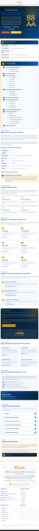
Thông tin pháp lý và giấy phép (14, 71)
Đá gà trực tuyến (12, 87)
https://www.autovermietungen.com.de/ (19, 48)
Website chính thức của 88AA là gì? (11, 417)
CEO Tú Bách (4, 520)
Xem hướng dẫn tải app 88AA (10, 304)
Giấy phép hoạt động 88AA (25, 176)
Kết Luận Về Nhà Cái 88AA (10, 125)
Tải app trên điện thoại (12, 95)
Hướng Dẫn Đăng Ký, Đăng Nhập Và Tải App (13, 89)
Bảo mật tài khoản (12, 105)
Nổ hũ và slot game (12, 85)
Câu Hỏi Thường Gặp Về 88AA (11, 111)
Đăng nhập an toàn (12, 93)
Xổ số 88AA (23, 491)
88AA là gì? (11, 113)
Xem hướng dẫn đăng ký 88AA (10, 286)
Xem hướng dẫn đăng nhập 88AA (10, 295)
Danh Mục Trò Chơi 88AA (10, 75)
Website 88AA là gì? (12, 115)
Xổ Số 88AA (24, 245)
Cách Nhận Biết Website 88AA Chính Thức (14, 109)
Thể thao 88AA (23, 495)
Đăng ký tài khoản (12, 91)
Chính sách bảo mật (5, 512)
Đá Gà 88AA (24, 260)
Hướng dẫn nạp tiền (12, 101)
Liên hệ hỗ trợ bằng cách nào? (14, 123)
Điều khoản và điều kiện (5, 514)
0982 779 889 (14, 158)
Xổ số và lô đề (11, 83)
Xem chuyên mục (5, 237)
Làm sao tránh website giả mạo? (14, 121)
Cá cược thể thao (12, 79)
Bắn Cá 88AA (5, 245)
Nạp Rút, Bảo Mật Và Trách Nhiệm (12, 99)
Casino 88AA (5, 231)
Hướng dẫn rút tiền (12, 103)
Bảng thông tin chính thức (13, 69)
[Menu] (37, 2)
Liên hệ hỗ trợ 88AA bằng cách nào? (11, 432)
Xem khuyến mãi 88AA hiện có (9, 325)
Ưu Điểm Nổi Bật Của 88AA (11, 73)
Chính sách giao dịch (5, 516)
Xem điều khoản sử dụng (25, 365)
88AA (6, 491)
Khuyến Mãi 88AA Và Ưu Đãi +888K (12, 97)
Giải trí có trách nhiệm (12, 107)
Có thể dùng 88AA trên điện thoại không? (16, 119)
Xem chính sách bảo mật (6, 365)
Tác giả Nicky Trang (5, 518)
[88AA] (19, 2)
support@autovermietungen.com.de (18, 160)
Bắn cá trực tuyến (12, 81)
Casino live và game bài (13, 77)
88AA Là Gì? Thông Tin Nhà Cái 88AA (13, 67)
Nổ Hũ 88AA (5, 260)
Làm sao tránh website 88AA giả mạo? (11, 428)
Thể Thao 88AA (25, 231)
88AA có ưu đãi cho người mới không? (15, 117)
